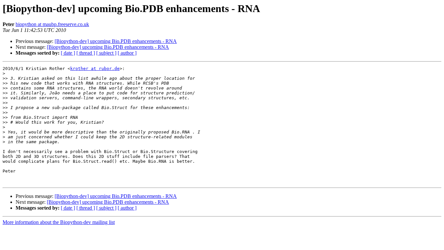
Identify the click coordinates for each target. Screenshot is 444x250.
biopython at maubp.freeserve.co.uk (52, 24)
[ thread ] (85, 53)
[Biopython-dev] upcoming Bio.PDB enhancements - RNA (116, 41)
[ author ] (127, 53)
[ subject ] (106, 53)
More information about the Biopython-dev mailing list (59, 222)
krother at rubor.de (95, 68)
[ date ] (68, 53)
